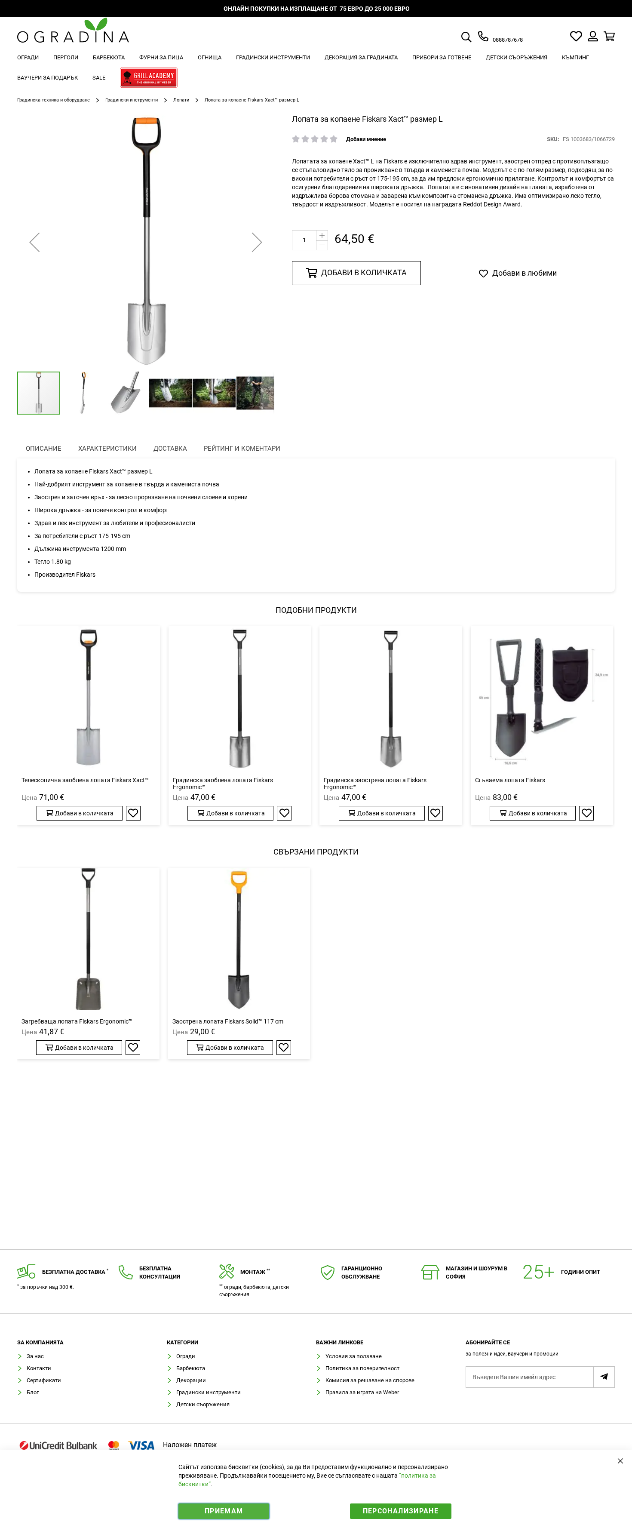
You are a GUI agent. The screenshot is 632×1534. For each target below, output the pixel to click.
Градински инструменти (131, 100)
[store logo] (73, 36)
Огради (185, 1356)
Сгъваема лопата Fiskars (510, 780)
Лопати (181, 100)
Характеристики (107, 448)
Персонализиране (401, 1511)
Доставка (170, 448)
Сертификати (44, 1380)
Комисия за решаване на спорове (369, 1380)
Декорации (191, 1380)
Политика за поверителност (362, 1368)
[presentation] (43, 448)
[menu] (316, 68)
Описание (43, 448)
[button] (34, 242)
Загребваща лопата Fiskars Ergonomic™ (76, 1021)
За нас (35, 1356)
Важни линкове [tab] (339, 1343)
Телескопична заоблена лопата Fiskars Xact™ (85, 780)
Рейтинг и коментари (242, 448)
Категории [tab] (182, 1343)
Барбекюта (190, 1368)
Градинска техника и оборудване (53, 100)
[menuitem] (28, 57)
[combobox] (476, 38)
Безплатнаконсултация (159, 1272)
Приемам (224, 1511)
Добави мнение (366, 139)
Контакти (39, 1368)
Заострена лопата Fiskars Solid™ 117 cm (227, 1021)
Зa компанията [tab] (40, 1343)
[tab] (540, 1351)
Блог (33, 1392)
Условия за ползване (353, 1356)
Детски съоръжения (203, 1404)
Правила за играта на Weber (362, 1392)
